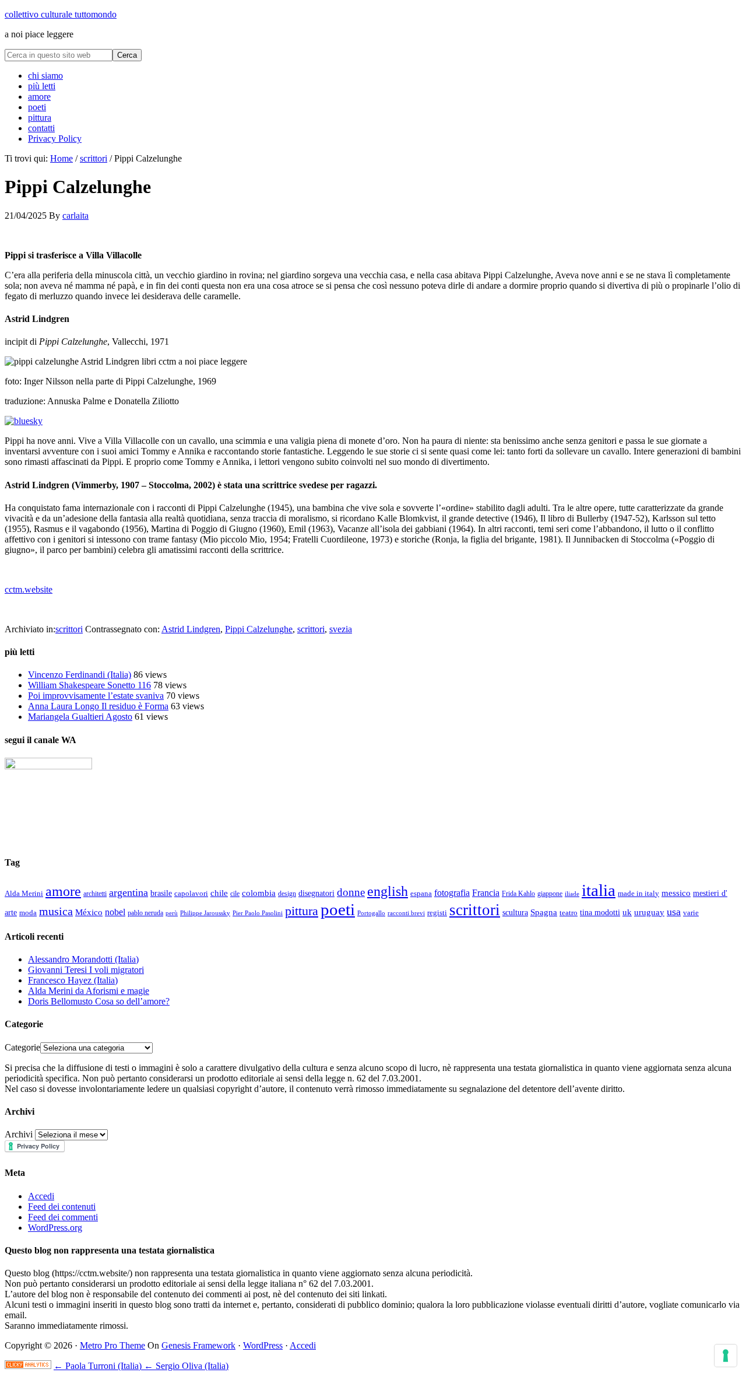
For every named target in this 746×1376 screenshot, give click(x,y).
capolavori (191, 893)
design (287, 894)
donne (351, 892)
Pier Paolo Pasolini (258, 912)
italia (598, 890)
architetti (95, 894)
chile (219, 893)
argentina (128, 892)
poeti (338, 909)
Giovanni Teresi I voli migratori (86, 970)
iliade (572, 893)
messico (676, 893)
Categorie (22, 1047)
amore (63, 891)
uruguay (649, 912)
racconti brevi (406, 912)
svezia (340, 629)
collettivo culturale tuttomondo (61, 14)
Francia (485, 892)
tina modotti (600, 912)
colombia (259, 893)
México (89, 912)
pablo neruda (145, 913)
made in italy (638, 893)
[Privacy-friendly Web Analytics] (28, 1366)
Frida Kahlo (518, 894)
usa (674, 912)
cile (235, 894)
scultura (515, 912)
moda (28, 912)
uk (627, 912)
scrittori (69, 629)
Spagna (543, 912)
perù (172, 912)
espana (421, 893)
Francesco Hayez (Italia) (73, 980)
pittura (301, 911)
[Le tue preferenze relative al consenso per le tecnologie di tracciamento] (726, 1356)
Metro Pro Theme (112, 1345)
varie (691, 912)
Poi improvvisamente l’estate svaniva (96, 696)
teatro (569, 912)
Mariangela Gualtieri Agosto (80, 717)
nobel (115, 912)
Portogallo (371, 912)
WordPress (263, 1345)
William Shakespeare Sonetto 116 (89, 685)
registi (437, 912)
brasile (161, 893)
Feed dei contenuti (62, 1207)
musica (56, 911)
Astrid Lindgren (190, 629)
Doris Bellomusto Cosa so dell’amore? (99, 1001)
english (387, 891)
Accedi (41, 1196)
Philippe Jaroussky (205, 913)
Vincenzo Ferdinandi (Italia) (79, 675)
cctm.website (28, 589)
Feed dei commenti (63, 1217)
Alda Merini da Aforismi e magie (88, 991)
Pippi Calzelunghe (259, 629)
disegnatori (316, 893)
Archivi (19, 1134)
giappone (549, 894)
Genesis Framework (198, 1345)
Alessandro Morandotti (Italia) (83, 959)
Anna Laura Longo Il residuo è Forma (98, 706)
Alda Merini (24, 894)
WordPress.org (55, 1228)
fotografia (452, 893)
